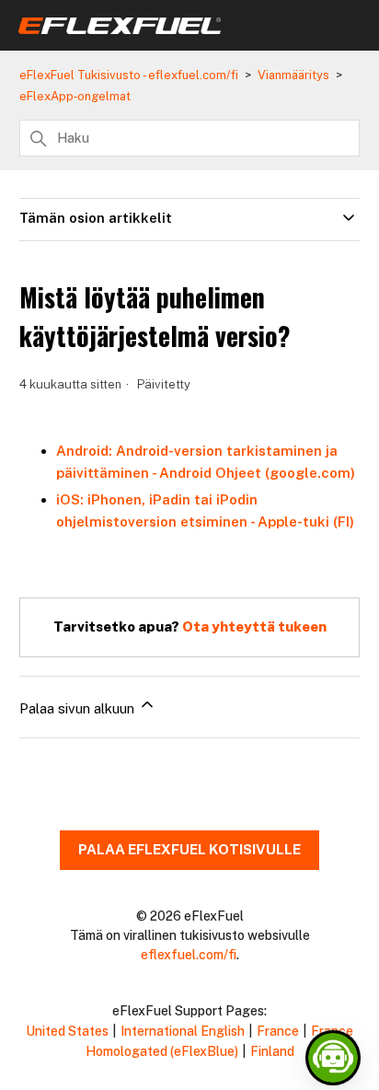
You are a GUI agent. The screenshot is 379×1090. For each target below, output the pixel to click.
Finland (272, 1051)
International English (183, 1031)
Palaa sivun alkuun (78, 708)
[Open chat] (333, 1057)
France (278, 1031)
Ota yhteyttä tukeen (254, 626)
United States (67, 1031)
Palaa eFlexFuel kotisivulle (189, 849)
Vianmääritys (293, 75)
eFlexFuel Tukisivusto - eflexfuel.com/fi (128, 75)
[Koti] (119, 29)
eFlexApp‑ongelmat (75, 96)
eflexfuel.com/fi (188, 954)
